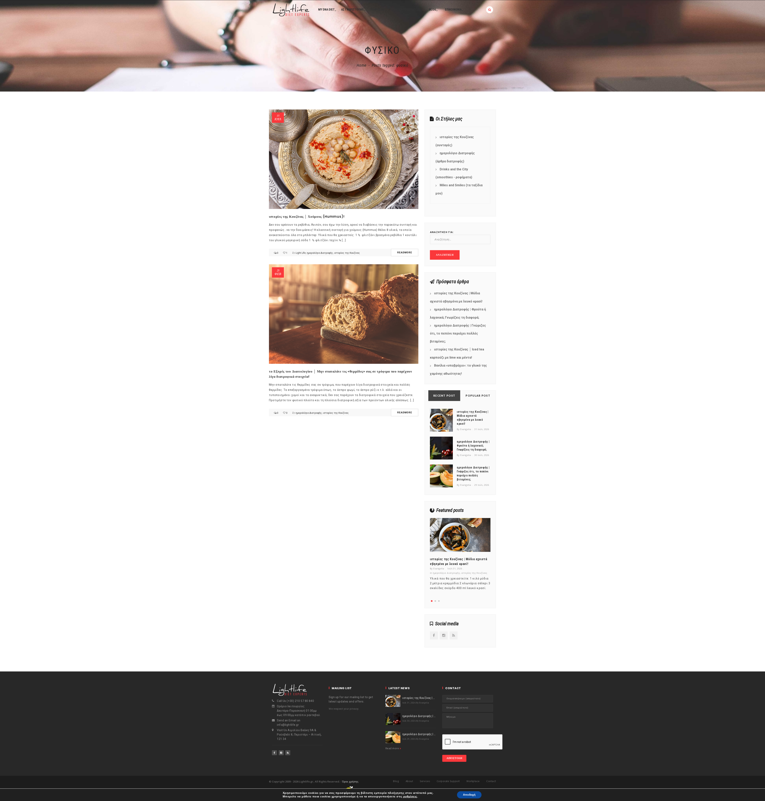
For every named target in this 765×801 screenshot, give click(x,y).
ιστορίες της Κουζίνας (347, 253)
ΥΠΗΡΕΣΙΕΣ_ (378, 9)
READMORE (404, 252)
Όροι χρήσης (350, 781)
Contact (491, 781)
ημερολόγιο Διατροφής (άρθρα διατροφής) (455, 157)
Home (361, 65)
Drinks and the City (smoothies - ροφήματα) (453, 173)
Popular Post (478, 395)
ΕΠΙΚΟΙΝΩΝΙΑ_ (454, 9)
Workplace (473, 781)
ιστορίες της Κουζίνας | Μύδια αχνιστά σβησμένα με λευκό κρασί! (456, 297)
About (409, 781)
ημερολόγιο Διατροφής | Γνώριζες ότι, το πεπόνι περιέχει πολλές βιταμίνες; (458, 333)
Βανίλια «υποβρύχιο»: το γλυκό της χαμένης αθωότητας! (458, 370)
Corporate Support (448, 781)
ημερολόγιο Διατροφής (320, 253)
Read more (392, 748)
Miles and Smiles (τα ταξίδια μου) (459, 189)
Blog (396, 781)
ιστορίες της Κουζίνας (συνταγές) (454, 141)
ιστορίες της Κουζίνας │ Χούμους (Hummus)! (307, 216)
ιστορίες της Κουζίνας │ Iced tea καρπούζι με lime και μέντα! (457, 353)
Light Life (301, 253)
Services (425, 781)
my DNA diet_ (327, 9)
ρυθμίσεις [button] (410, 796)
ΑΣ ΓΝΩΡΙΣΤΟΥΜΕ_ (353, 9)
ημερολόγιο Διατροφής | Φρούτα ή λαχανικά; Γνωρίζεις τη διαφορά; (458, 313)
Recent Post (444, 395)
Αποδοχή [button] (469, 795)
